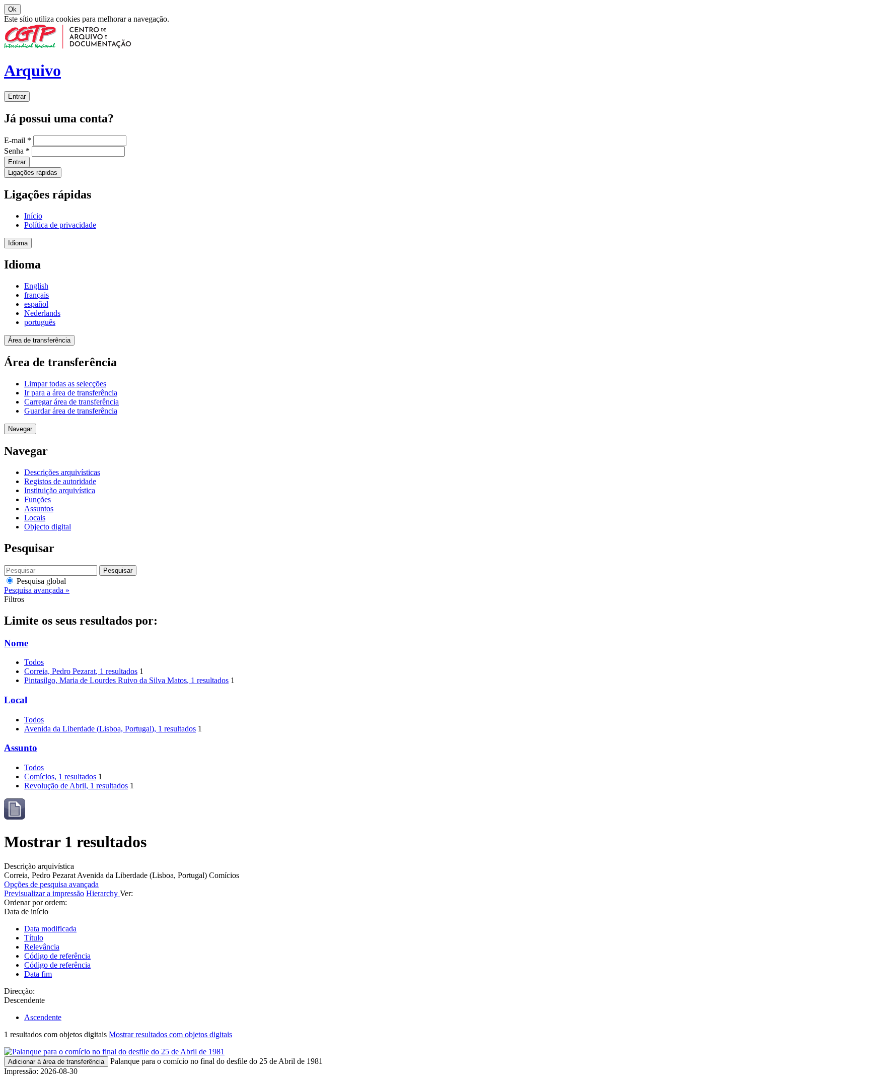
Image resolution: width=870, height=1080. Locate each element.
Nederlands (42, 313)
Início (33, 216)
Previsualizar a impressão (44, 893)
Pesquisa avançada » (36, 590)
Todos (34, 662)
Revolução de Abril (76, 785)
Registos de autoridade (60, 481)
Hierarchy (103, 893)
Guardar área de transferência (70, 411)
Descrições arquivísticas (62, 472)
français (36, 295)
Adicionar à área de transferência (56, 1061)
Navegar (20, 429)
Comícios (60, 776)
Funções (37, 499)
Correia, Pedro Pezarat (80, 671)
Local (15, 700)
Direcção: (19, 991)
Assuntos (38, 508)
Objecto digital (47, 526)
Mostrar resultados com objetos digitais (170, 1034)
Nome (16, 643)
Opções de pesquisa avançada (51, 884)
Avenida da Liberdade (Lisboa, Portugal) (110, 728)
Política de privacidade (60, 225)
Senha (17, 151)
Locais (34, 517)
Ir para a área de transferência (70, 392)
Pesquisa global (40, 581)
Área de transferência (39, 340)
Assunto (20, 747)
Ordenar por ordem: (35, 902)
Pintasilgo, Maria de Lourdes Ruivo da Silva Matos (126, 680)
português (39, 322)
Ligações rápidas (32, 172)
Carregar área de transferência (71, 401)
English (36, 286)
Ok (12, 9)
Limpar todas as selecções (65, 383)
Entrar (17, 96)
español (36, 304)
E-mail (17, 140)
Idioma (18, 243)
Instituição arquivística (59, 490)
